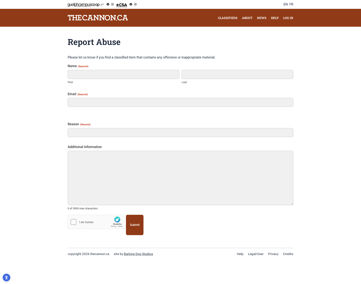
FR (291, 4)
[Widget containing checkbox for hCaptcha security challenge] (96, 222)
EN (286, 4)
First (70, 82)
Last (184, 82)
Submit (135, 225)
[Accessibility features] (6, 277)
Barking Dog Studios (138, 254)
